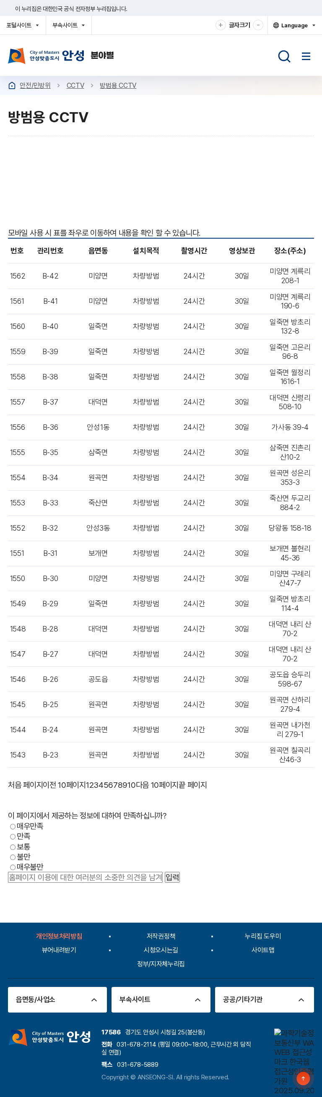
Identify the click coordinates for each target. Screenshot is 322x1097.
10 (131, 784)
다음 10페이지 (157, 784)
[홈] (12, 85)
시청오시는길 (161, 950)
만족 (23, 836)
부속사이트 (67, 27)
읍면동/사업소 (35, 999)
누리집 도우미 (263, 936)
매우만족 (30, 826)
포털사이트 (21, 27)
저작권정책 (161, 936)
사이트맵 (263, 950)
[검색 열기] (284, 56)
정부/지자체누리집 (161, 964)
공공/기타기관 (242, 999)
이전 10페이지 (64, 784)
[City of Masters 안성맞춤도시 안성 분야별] (61, 55)
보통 (23, 846)
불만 (23, 856)
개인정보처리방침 (59, 936)
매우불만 (30, 866)
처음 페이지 (25, 784)
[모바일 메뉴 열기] (306, 56)
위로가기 (303, 1078)
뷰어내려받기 (59, 950)
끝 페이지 (193, 784)
